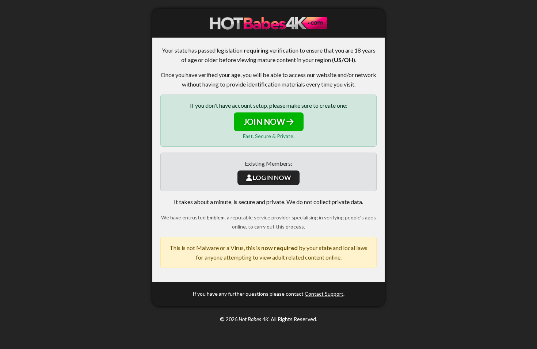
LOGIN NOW (271, 177)
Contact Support (324, 294)
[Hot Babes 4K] (268, 23)
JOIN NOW (265, 122)
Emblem (216, 217)
